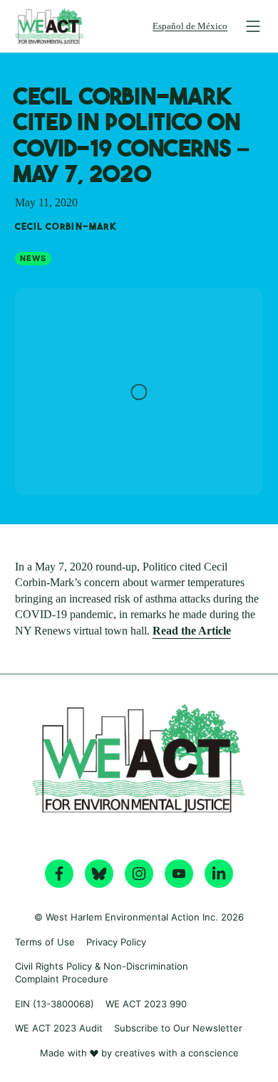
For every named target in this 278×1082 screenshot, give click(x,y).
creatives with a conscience (177, 1053)
